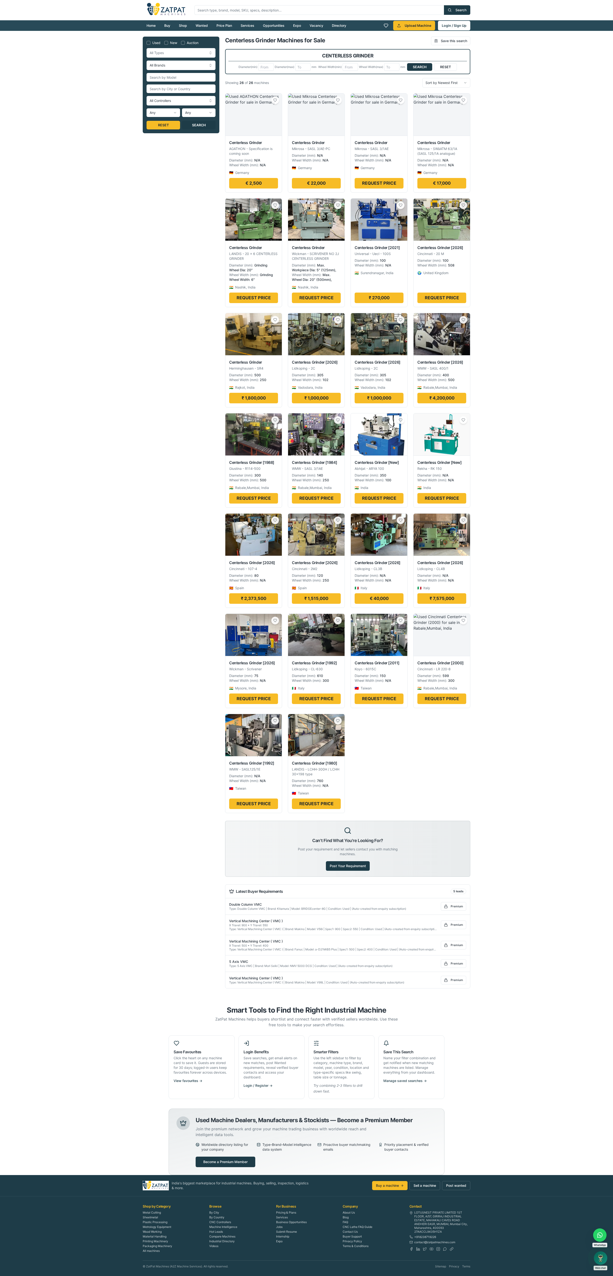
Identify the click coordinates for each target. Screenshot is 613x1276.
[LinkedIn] (418, 1249)
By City (214, 1212)
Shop (183, 25)
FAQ (345, 1222)
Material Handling (154, 1236)
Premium (457, 906)
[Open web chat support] (600, 1258)
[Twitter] (425, 1249)
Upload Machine (418, 25)
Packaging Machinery (157, 1246)
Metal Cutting (152, 1212)
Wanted (202, 25)
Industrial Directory (222, 1241)
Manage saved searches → (405, 1081)
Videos (213, 1246)
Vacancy (316, 25)
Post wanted (456, 1185)
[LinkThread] (452, 1249)
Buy (167, 25)
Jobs (279, 1227)
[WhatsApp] (445, 1249)
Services (247, 25)
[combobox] (181, 53)
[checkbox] (148, 43)
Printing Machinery (155, 1241)
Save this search (454, 41)
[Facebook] (411, 1249)
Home (151, 25)
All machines (151, 1251)
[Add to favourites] (275, 100)
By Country (216, 1217)
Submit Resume (286, 1231)
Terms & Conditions (356, 1246)
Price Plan (224, 25)
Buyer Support (352, 1236)
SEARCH (199, 125)
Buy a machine (387, 1185)
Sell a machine (425, 1185)
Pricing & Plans (286, 1212)
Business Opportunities (291, 1222)
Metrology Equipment (157, 1227)
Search (460, 10)
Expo (297, 25)
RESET (163, 125)
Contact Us (350, 1231)
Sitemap (440, 1266)
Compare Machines (222, 1236)
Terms (466, 1266)
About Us (349, 1212)
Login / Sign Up (454, 25)
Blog (346, 1217)
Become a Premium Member (225, 1162)
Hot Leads (216, 1231)
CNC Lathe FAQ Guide (357, 1227)
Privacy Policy (352, 1241)
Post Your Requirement (348, 866)
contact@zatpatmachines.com (434, 1242)
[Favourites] (386, 25)
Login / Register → (258, 1085)
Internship (282, 1236)
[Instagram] (438, 1249)
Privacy (454, 1266)
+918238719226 (425, 1237)
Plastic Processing (155, 1222)
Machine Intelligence (223, 1227)
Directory (339, 25)
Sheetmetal (150, 1217)
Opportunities (273, 25)
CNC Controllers (220, 1222)
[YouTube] (431, 1249)
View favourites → (188, 1081)
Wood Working (152, 1231)
